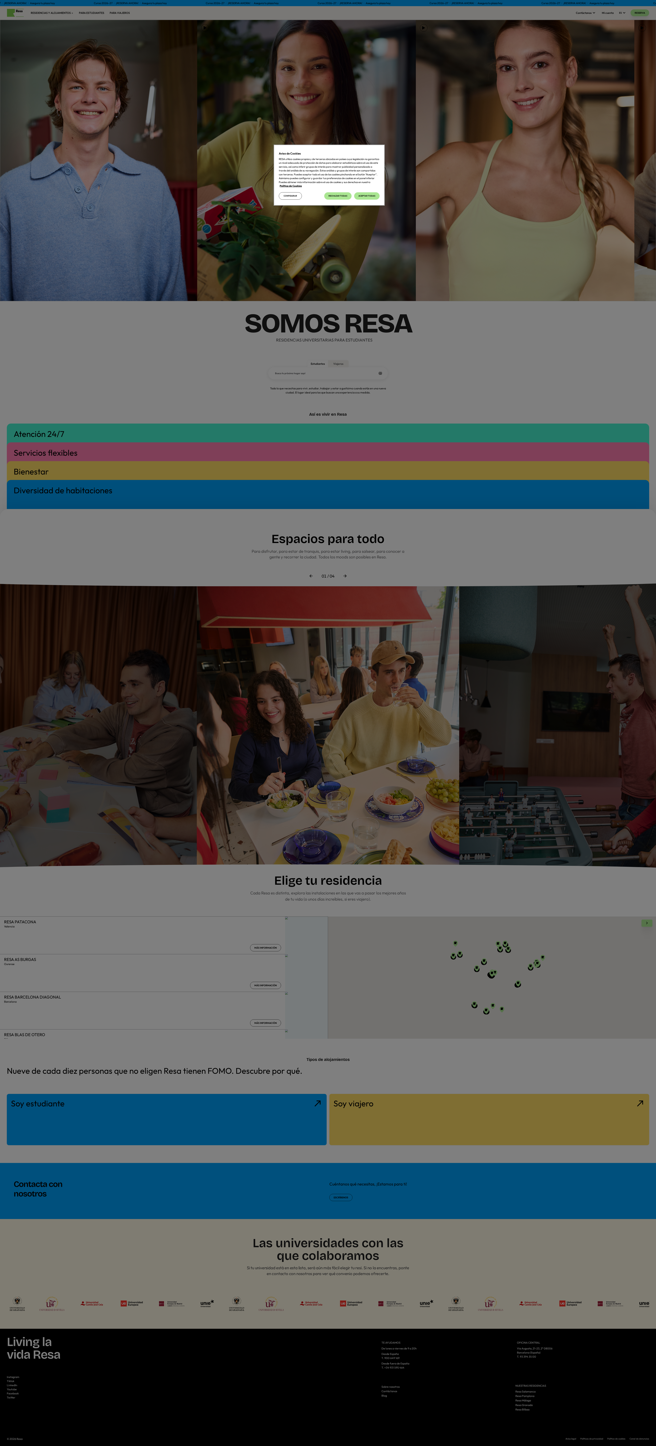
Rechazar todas (338, 196)
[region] (329, 175)
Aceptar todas (366, 196)
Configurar (290, 196)
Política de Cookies (291, 186)
